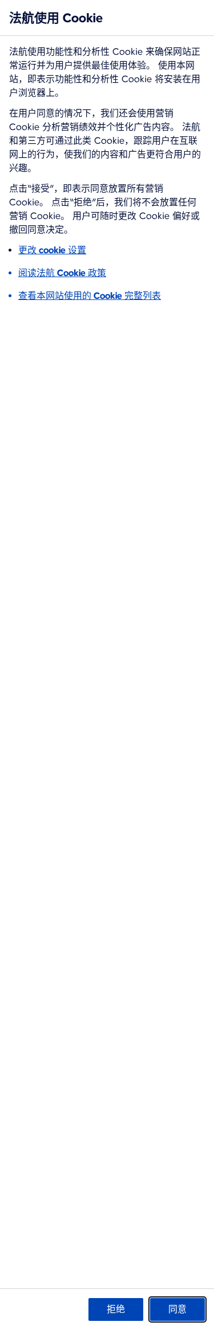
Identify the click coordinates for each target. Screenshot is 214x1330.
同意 (177, 1309)
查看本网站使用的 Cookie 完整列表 (89, 295)
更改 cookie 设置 (52, 250)
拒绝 (116, 1309)
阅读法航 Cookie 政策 (62, 272)
